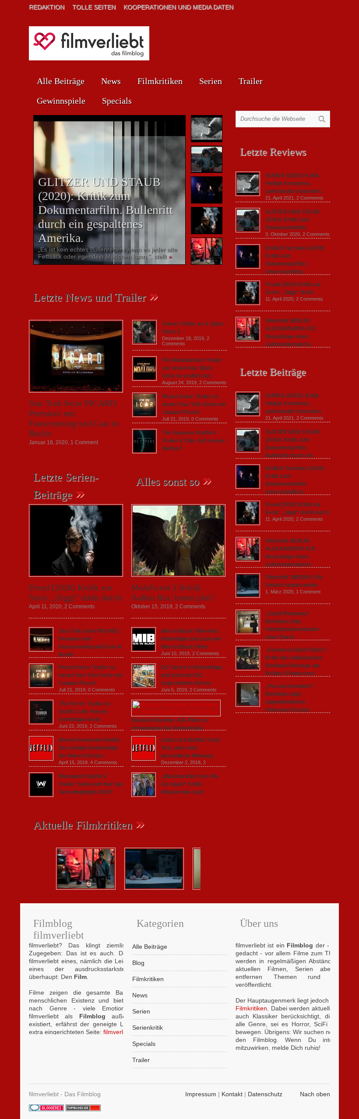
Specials (117, 100)
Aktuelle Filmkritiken (82, 825)
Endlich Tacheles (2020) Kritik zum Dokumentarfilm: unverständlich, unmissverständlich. (280, 484)
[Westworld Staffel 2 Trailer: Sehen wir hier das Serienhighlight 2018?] (41, 794)
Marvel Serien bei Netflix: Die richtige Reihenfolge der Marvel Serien (90, 748)
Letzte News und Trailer (89, 297)
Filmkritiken (160, 81)
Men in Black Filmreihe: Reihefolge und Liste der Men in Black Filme (191, 639)
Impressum (200, 1094)
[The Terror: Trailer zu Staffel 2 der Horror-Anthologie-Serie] (41, 722)
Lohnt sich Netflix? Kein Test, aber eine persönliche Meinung (190, 748)
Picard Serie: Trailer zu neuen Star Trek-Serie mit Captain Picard (193, 404)
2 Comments (212, 382)
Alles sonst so (167, 481)
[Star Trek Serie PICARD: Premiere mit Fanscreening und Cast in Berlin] (76, 394)
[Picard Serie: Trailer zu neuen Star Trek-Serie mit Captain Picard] (144, 414)
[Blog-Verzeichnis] (46, 1108)
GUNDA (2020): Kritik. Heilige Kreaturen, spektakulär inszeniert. (293, 183)
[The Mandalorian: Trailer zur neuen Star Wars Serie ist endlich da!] (144, 378)
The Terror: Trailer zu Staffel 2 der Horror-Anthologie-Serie (84, 712)
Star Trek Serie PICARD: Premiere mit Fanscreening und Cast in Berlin (74, 418)
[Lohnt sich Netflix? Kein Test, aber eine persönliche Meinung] (143, 758)
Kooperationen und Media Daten (178, 7)
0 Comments (204, 418)
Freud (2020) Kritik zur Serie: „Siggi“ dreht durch (75, 592)
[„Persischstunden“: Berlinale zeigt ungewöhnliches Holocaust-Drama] (248, 704)
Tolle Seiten (94, 7)
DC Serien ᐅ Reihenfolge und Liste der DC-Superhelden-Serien (192, 675)
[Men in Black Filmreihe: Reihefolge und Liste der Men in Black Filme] (143, 649)
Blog (138, 962)
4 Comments (103, 762)
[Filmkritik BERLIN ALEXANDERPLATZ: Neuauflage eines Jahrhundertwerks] (248, 339)
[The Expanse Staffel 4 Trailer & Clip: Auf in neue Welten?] (144, 451)
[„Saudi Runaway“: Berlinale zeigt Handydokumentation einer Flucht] (248, 631)
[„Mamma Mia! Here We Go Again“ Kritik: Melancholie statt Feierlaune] (143, 794)
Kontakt (232, 1094)
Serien (210, 81)
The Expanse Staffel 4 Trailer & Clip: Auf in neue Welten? (193, 441)
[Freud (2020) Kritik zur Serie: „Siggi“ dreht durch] (76, 578)
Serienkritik (147, 1027)
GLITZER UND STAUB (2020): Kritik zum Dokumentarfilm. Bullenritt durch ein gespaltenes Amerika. (105, 210)
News (111, 81)
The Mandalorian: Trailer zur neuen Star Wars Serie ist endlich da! (192, 368)
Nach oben (315, 1094)
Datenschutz (265, 1094)
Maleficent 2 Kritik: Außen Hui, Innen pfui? (173, 592)
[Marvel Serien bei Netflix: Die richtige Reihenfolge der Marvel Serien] (41, 758)
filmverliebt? (120, 1031)
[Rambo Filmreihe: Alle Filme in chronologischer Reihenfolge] (176, 711)
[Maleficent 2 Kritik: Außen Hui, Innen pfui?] (178, 578)
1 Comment (84, 442)
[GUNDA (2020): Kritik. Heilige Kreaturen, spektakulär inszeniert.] (248, 193)
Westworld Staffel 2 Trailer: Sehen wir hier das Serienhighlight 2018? (91, 784)
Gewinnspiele (61, 100)
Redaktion (46, 7)
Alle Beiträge (60, 81)
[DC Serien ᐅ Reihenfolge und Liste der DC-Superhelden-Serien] (143, 685)
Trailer (251, 81)
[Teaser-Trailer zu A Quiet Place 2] (144, 342)
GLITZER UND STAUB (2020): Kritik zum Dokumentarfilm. (292, 220)
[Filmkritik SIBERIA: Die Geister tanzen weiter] (248, 595)
